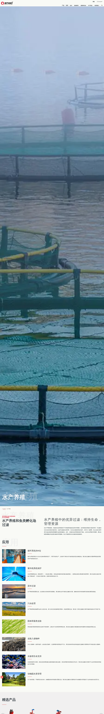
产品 (63, 5)
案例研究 (76, 5)
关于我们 (90, 5)
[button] (52, 503)
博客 (94, 1)
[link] (7, 3)
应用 (67, 5)
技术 (71, 5)
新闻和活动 (83, 5)
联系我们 (97, 5)
